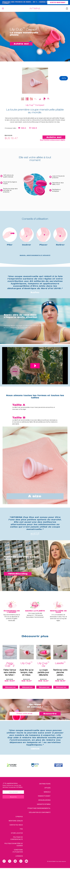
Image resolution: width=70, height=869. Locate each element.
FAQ (21, 829)
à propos (19, 816)
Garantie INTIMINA (43, 804)
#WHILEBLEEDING (44, 800)
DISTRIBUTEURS (44, 784)
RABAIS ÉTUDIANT (44, 796)
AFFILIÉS (47, 788)
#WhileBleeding (18, 574)
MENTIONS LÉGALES (16, 821)
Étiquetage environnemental (39, 808)
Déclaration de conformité (39, 812)
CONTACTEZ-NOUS (16, 825)
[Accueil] (35, 8)
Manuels (47, 792)
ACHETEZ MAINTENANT (57, 2)
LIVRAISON (19, 856)
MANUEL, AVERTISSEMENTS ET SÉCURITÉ (35, 255)
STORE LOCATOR (17, 833)
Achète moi (21, 44)
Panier (67, 8)
